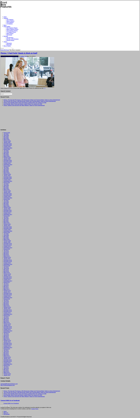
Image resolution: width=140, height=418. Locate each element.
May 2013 (6, 353)
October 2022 (7, 196)
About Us (6, 412)
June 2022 (6, 202)
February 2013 (7, 357)
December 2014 (8, 326)
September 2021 (8, 214)
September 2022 (8, 197)
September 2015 (8, 314)
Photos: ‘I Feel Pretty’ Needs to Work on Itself (19, 53)
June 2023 (6, 185)
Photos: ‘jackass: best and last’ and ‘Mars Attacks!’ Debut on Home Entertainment (24, 105)
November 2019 (8, 245)
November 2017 (8, 278)
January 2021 (7, 225)
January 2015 (7, 325)
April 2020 (6, 238)
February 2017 (7, 290)
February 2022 (7, 207)
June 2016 (6, 301)
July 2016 (6, 300)
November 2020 (8, 228)
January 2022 (7, 209)
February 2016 (7, 307)
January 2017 (7, 292)
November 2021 (8, 211)
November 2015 (8, 311)
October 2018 (7, 263)
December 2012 (8, 360)
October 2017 (7, 279)
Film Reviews (9, 37)
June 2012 (6, 368)
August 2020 (7, 232)
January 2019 (7, 258)
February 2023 (7, 191)
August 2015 (7, 315)
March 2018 (7, 272)
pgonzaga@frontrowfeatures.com (9, 384)
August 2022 (7, 199)
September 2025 (8, 148)
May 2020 (6, 236)
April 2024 (6, 171)
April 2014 (6, 337)
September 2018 (8, 264)
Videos (5, 41)
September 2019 (8, 247)
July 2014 (6, 333)
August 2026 (7, 132)
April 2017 (6, 288)
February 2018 (7, 274)
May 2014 (6, 336)
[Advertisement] (27, 11)
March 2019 (7, 256)
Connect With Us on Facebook (10, 400)
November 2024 (8, 161)
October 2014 (7, 329)
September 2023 (8, 181)
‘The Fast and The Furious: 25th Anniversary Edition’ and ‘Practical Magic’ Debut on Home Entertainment (30, 101)
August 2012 (7, 365)
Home (5, 17)
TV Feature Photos (11, 32)
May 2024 (6, 170)
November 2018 (8, 261)
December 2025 (8, 143)
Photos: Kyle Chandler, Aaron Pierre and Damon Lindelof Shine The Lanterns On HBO (25, 102)
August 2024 (7, 166)
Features (6, 18)
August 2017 (7, 282)
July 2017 (6, 283)
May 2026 (6, 137)
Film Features (9, 19)
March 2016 (7, 306)
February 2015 (7, 324)
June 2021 (6, 218)
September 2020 (8, 231)
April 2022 (6, 204)
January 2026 (7, 142)
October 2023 (7, 179)
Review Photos (10, 40)
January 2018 (7, 275)
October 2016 (7, 296)
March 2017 (7, 289)
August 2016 (7, 299)
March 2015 (7, 322)
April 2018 (6, 271)
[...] (44, 88)
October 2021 (7, 213)
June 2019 (6, 252)
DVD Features (10, 22)
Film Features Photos (11, 28)
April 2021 (6, 221)
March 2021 (7, 222)
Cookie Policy (34, 409)
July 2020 (6, 234)
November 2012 (8, 361)
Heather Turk (23, 56)
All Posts (6, 50)
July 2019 (6, 250)
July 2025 (6, 150)
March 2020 (7, 239)
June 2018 (6, 268)
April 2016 (6, 304)
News (5, 25)
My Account (6, 414)
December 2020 (8, 227)
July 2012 (6, 367)
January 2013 (7, 358)
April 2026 (6, 138)
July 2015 (6, 317)
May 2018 (6, 270)
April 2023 (6, 188)
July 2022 (6, 200)
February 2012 (7, 373)
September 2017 (8, 281)
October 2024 (7, 163)
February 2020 (7, 240)
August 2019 (7, 249)
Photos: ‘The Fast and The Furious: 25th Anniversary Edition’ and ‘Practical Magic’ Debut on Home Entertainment (32, 100)
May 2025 (6, 153)
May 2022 (6, 203)
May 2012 (6, 369)
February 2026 (7, 141)
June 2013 (6, 351)
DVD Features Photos (12, 30)
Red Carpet (9, 35)
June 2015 (6, 318)
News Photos (9, 33)
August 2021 (7, 216)
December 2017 (8, 276)
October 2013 (7, 346)
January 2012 (7, 375)
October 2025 (7, 146)
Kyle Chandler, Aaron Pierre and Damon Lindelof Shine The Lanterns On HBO (23, 104)
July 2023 (6, 184)
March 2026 (7, 139)
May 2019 (6, 253)
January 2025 (7, 159)
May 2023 (6, 186)
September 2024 (8, 164)
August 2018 (7, 265)
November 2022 (8, 195)
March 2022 (7, 206)
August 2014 (7, 332)
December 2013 (8, 343)
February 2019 (7, 257)
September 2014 (8, 331)
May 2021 (6, 220)
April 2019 (6, 254)
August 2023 (7, 182)
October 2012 (7, 362)
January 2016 (7, 308)
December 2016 (8, 293)
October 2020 (7, 229)
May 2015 (6, 319)
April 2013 (6, 354)
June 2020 (6, 235)
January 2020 (7, 242)
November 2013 (8, 344)
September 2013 (8, 347)
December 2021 (8, 210)
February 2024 (7, 174)
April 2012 (6, 371)
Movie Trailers (7, 46)
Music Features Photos (12, 29)
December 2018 (8, 260)
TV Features (9, 23)
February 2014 (7, 340)
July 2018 (6, 267)
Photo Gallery (7, 26)
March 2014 (7, 339)
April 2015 (6, 321)
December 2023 (8, 177)
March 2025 (7, 156)
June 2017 (6, 285)
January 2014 (7, 342)
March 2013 (7, 355)
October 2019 (7, 246)
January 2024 (7, 175)
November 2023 (8, 178)
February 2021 (7, 224)
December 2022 (8, 193)
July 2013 (6, 350)
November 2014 (8, 328)
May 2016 (6, 303)
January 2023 (7, 192)
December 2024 (8, 160)
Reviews (6, 36)
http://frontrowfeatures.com (8, 385)
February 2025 (7, 157)
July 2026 (6, 134)
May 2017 (6, 286)
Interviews (9, 43)
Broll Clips (9, 44)
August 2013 (7, 349)
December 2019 (8, 243)
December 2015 (8, 310)
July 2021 (6, 217)
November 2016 (8, 294)
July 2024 (6, 167)
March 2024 (7, 173)
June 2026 (6, 135)
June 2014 (6, 335)
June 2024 (6, 168)
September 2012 (8, 364)
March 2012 (7, 372)
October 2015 (7, 313)
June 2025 (6, 152)
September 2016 (8, 297)
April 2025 (6, 155)
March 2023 (7, 189)
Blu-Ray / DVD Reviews (12, 39)
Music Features (10, 21)
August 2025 (7, 149)
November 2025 (8, 145)
